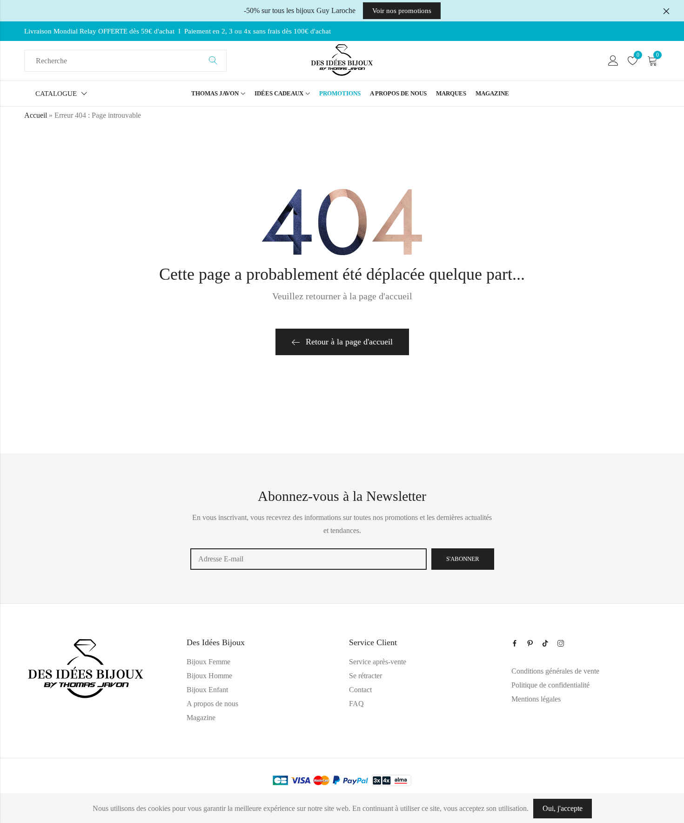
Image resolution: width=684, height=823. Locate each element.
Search (213, 61)
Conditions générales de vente (555, 671)
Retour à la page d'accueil (349, 341)
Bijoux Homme (209, 676)
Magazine (201, 718)
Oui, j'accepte (563, 808)
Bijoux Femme (208, 662)
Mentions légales (536, 699)
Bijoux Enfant (207, 690)
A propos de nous (212, 704)
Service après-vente (377, 662)
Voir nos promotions (401, 10)
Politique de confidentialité (550, 685)
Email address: (308, 559)
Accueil (35, 115)
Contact (360, 690)
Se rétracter (365, 676)
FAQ (356, 704)
